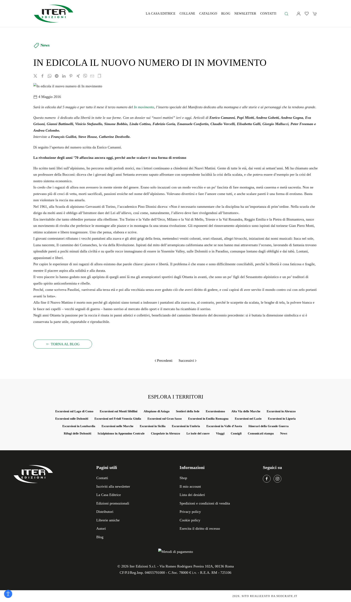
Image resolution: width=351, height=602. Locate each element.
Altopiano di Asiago (157, 411)
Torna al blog (65, 344)
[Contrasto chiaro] (8, 594)
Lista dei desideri (192, 495)
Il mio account (190, 486)
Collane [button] (187, 13)
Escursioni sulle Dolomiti (71, 418)
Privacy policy (190, 512)
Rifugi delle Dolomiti (77, 433)
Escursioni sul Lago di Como (74, 411)
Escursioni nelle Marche (117, 426)
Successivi (186, 360)
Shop (183, 478)
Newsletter (245, 13)
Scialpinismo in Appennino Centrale (121, 433)
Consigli (236, 433)
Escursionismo (215, 411)
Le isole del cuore (198, 433)
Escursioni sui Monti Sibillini (118, 411)
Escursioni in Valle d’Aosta (224, 426)
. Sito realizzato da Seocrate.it (264, 596)
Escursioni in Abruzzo (281, 411)
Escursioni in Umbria (186, 426)
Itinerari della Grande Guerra (268, 426)
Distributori (104, 512)
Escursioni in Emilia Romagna (208, 418)
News (45, 45)
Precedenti (164, 360)
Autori (101, 528)
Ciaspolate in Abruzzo (165, 433)
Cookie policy (190, 520)
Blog (225, 13)
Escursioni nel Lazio (248, 418)
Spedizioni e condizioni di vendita (205, 503)
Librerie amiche (108, 520)
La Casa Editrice (161, 13)
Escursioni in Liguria (282, 418)
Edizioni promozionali (112, 503)
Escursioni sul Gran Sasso (164, 418)
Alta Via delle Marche (245, 411)
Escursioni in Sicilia (153, 426)
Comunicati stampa (261, 433)
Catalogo (208, 13)
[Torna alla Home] (53, 13)
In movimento (144, 107)
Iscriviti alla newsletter (113, 486)
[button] (286, 13)
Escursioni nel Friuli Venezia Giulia (117, 418)
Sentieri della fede (187, 411)
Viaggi (220, 433)
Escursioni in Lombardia (78, 426)
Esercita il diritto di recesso (200, 528)
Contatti (268, 13)
